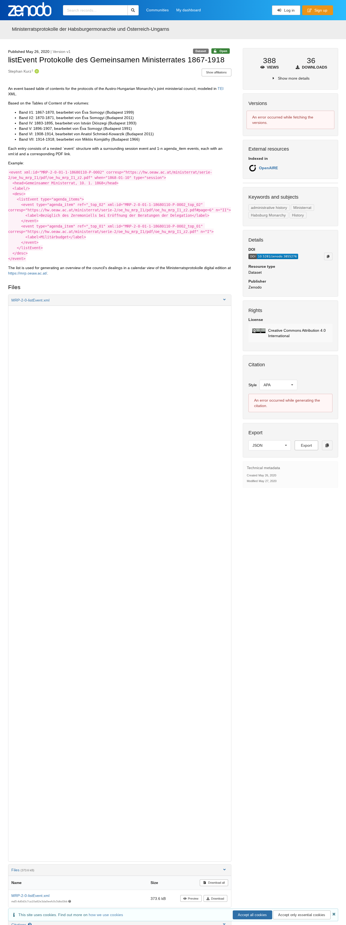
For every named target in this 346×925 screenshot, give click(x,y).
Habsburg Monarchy (268, 215)
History (298, 215)
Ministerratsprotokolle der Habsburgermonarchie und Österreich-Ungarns (90, 29)
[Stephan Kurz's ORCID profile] (36, 71)
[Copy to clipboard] (328, 256)
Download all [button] (216, 882)
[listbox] (278, 385)
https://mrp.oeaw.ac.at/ (27, 273)
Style (252, 385)
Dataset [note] (200, 51)
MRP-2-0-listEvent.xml (30, 895)
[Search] (133, 10)
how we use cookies (106, 915)
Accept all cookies (252, 915)
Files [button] (22, 870)
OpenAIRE (268, 168)
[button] (119, 300)
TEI (221, 88)
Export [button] (306, 445)
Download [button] (217, 898)
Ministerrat (302, 207)
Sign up (320, 10)
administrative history (269, 207)
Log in (289, 10)
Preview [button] (193, 898)
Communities (157, 10)
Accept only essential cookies (301, 915)
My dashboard (188, 10)
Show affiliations (216, 72)
